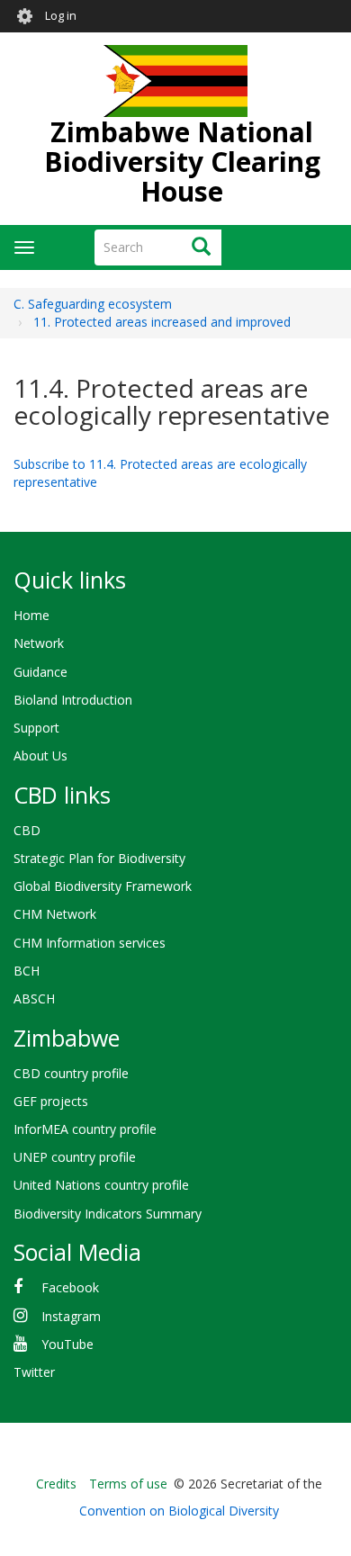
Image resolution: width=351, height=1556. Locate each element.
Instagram (71, 1316)
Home (32, 615)
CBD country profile (71, 1073)
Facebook (70, 1287)
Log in (60, 15)
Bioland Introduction (73, 699)
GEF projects (51, 1101)
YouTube (67, 1344)
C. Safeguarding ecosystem (93, 303)
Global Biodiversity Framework (103, 886)
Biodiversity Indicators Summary (108, 1213)
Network (39, 643)
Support (36, 727)
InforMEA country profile (85, 1129)
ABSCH (34, 998)
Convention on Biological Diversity (179, 1510)
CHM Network (55, 913)
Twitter (34, 1372)
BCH (27, 970)
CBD (27, 830)
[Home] (176, 81)
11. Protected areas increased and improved (162, 321)
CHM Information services (90, 942)
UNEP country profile (75, 1156)
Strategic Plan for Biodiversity (99, 858)
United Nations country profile (101, 1184)
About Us (41, 755)
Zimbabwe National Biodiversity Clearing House (182, 161)
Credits (56, 1483)
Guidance (41, 671)
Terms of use (128, 1483)
